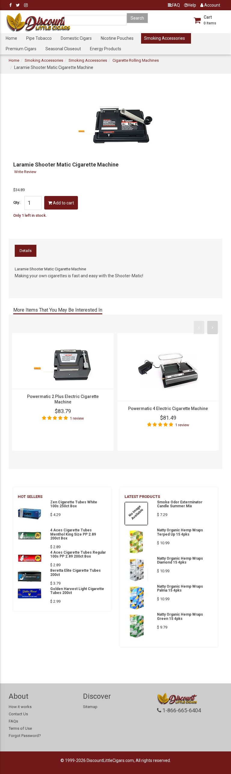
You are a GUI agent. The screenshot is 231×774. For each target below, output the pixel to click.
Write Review (25, 171)
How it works (20, 706)
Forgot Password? (25, 735)
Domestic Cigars (76, 38)
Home (11, 38)
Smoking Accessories (164, 38)
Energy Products (105, 48)
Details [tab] (26, 250)
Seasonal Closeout (63, 48)
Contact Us (18, 714)
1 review (77, 418)
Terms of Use (20, 728)
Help (192, 5)
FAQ (176, 5)
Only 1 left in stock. (30, 215)
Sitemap (90, 706)
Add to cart (63, 202)
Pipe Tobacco (39, 38)
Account (211, 5)
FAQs (13, 721)
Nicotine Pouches (117, 38)
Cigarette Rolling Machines (135, 60)
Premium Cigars (21, 48)
